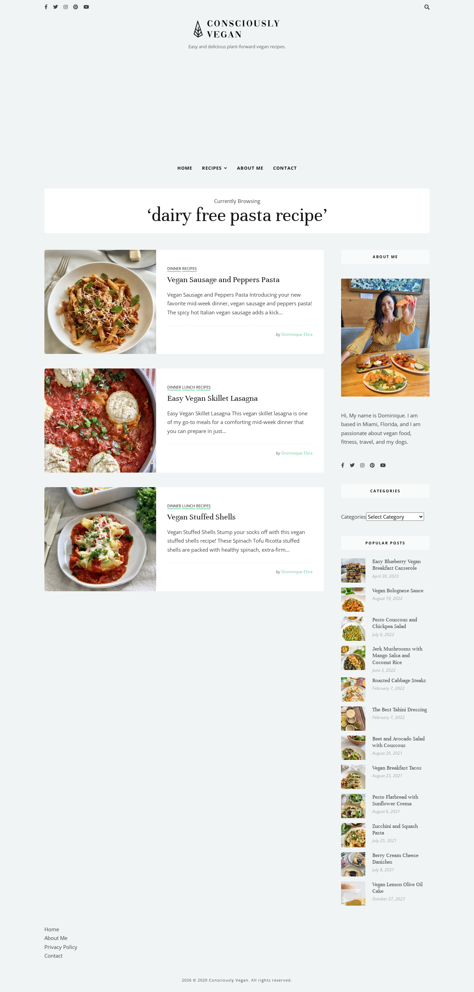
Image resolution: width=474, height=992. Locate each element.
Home (184, 168)
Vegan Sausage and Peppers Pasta (223, 279)
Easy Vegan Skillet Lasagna (212, 398)
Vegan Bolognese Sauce (397, 590)
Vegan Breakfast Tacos (397, 768)
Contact (285, 168)
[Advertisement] (237, 103)
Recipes (212, 168)
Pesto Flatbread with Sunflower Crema (395, 800)
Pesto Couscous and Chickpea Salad (394, 623)
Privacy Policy (60, 946)
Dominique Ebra (294, 335)
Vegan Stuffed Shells (201, 517)
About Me (250, 168)
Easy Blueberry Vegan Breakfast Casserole (396, 564)
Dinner (174, 268)
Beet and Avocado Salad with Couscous (398, 742)
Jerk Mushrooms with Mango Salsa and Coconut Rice (397, 655)
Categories (353, 516)
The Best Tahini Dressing (399, 709)
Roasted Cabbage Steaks (399, 680)
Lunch (188, 387)
